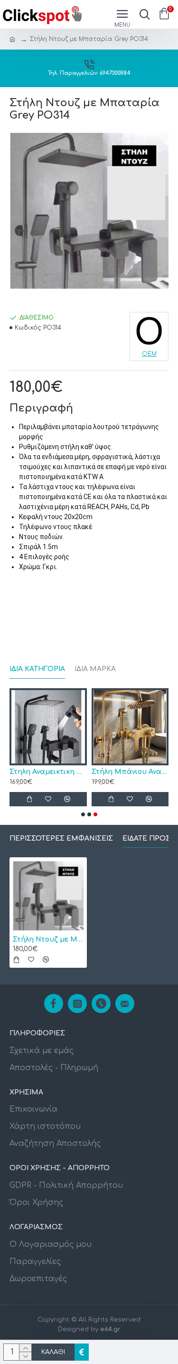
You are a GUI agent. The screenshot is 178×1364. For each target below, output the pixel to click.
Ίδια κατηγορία (37, 668)
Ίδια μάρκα (95, 668)
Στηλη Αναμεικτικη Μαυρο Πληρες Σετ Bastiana (48, 771)
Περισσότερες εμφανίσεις (61, 838)
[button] (83, 814)
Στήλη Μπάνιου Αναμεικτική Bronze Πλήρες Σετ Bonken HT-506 (130, 771)
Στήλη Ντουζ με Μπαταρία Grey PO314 (48, 939)
